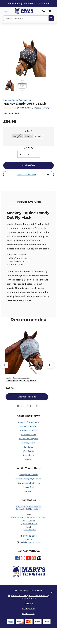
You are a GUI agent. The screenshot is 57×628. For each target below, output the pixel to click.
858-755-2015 (30, 530)
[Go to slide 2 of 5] (22, 406)
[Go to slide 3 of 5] (27, 406)
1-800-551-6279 (30, 523)
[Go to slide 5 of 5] (36, 406)
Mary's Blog (28, 487)
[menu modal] (6, 11)
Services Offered (28, 434)
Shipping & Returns (28, 426)
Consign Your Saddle (29, 475)
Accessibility (28, 455)
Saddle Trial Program (28, 439)
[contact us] (43, 11)
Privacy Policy (28, 443)
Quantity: (29, 147)
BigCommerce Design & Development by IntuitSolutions (28, 597)
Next (49, 365)
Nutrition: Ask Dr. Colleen (28, 483)
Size (28, 131)
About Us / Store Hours (28, 422)
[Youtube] (28, 558)
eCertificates (28, 451)
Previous (4, 365)
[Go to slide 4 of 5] (31, 406)
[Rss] (34, 558)
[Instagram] (23, 558)
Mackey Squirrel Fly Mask (21, 380)
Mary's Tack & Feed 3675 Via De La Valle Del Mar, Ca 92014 (28, 507)
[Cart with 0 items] (50, 11)
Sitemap (28, 459)
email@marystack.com (30, 542)
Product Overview (28, 202)
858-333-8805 (30, 536)
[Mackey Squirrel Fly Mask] (26, 351)
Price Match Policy (28, 430)
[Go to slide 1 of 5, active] (18, 406)
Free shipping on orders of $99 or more (28, 3)
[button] (52, 593)
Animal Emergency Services (28, 479)
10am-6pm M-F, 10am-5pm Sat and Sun (28, 517)
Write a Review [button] (41, 108)
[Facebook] (17, 558)
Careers (28, 491)
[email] (39, 558)
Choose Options (27, 396)
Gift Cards (28, 447)
